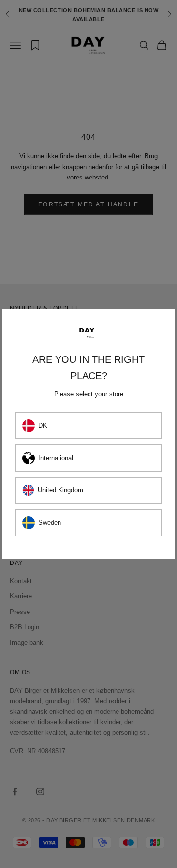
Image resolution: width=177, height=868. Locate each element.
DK (42, 425)
